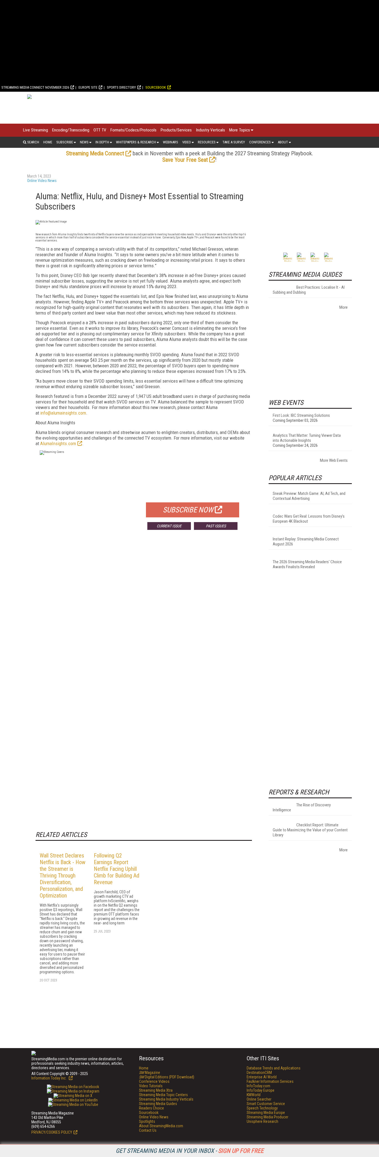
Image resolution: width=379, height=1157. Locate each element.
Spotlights (147, 1121)
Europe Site (88, 87)
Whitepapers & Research (136, 142)
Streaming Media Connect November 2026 (35, 87)
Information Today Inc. (49, 1078)
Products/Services (176, 130)
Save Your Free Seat (185, 159)
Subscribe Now (188, 509)
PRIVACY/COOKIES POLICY (51, 1132)
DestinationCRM (259, 1072)
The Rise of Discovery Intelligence (302, 807)
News (84, 142)
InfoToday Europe (260, 1090)
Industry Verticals (210, 130)
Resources (207, 142)
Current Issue (169, 526)
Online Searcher (259, 1099)
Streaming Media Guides (158, 1103)
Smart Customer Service (266, 1103)
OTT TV (100, 130)
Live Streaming (35, 130)
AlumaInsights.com (58, 443)
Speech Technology (262, 1108)
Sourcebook (155, 87)
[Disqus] (144, 616)
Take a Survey (234, 142)
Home (47, 142)
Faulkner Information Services (270, 1081)
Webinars (170, 142)
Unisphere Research (262, 1121)
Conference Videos (154, 1081)
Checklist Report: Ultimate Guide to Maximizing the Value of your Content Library (310, 829)
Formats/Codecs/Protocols (133, 130)
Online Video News (42, 180)
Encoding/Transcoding (70, 130)
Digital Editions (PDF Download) (166, 1077)
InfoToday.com (258, 1086)
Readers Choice (151, 1108)
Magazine (149, 1072)
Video (186, 142)
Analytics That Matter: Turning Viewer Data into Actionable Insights (307, 438)
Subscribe (64, 142)
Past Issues (216, 526)
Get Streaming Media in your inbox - (190, 1150)
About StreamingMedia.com (161, 1126)
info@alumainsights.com (63, 413)
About (283, 142)
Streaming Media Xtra (156, 1090)
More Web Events (334, 460)
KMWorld (254, 1095)
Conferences (260, 142)
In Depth (102, 142)
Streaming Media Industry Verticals (166, 1099)
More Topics (239, 130)
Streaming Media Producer (267, 1117)
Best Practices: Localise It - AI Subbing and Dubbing (309, 290)
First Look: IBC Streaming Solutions (301, 415)
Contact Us (147, 1130)
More (343, 307)
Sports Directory (121, 87)
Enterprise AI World (262, 1077)
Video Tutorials (151, 1086)
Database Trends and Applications (273, 1068)
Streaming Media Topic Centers (163, 1095)
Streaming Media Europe (266, 1112)
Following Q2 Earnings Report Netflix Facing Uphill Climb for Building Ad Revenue (116, 869)
